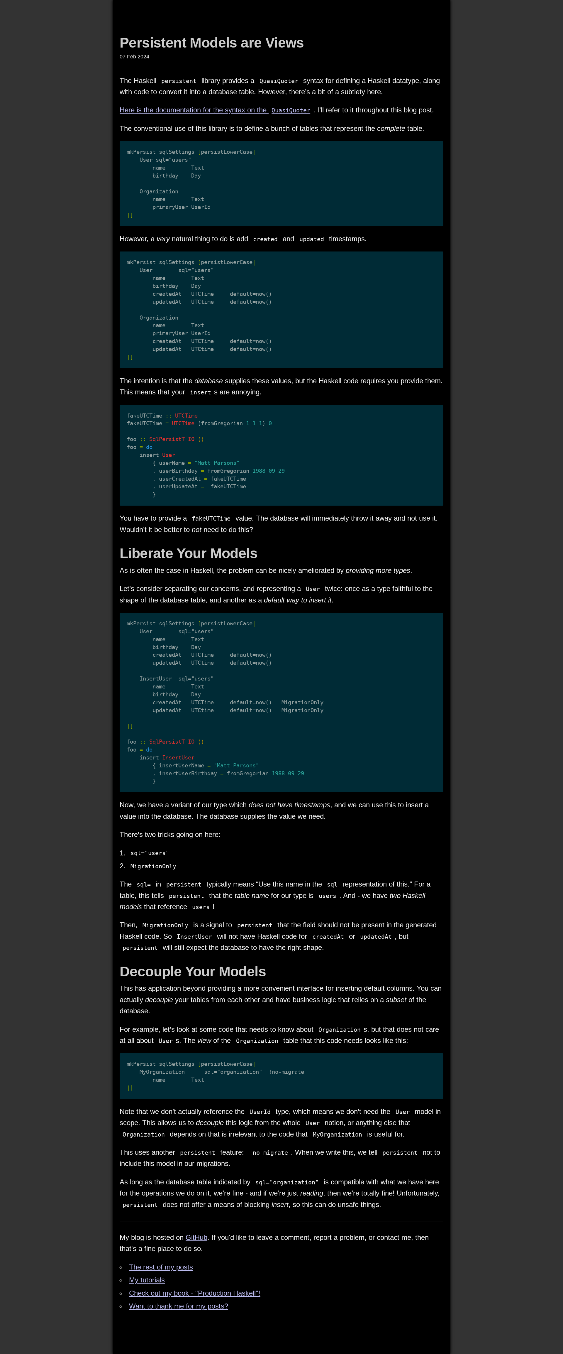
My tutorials (147, 1280)
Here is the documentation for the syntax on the (215, 110)
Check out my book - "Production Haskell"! (194, 1293)
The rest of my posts (161, 1267)
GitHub (196, 1237)
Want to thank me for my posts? (178, 1306)
